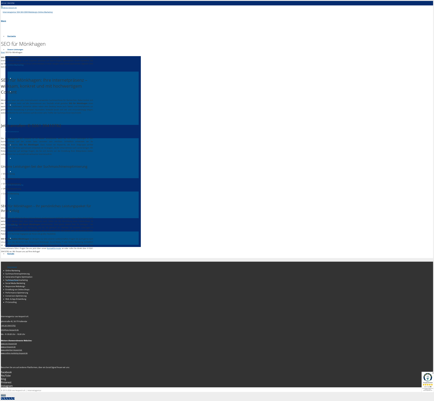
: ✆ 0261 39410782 (31, 125)
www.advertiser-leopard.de (11, 350)
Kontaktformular (54, 248)
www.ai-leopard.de (8, 347)
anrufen (17, 125)
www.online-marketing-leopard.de (14, 353)
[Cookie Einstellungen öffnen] (5, 398)
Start (3, 52)
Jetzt (5, 125)
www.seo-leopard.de (9, 344)
